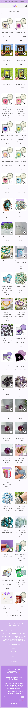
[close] (25, 667)
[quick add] (11, 28)
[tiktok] (16, 704)
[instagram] (14, 704)
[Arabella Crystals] (14, 5)
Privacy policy (14, 661)
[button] (17, 616)
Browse (5, 14)
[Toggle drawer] (2, 5)
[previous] (2, 1)
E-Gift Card (14, 654)
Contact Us (14, 651)
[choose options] (24, 232)
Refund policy (14, 659)
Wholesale (14, 656)
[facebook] (12, 704)
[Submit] (22, 697)
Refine (23, 14)
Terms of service (14, 664)
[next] (26, 1)
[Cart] (26, 6)
